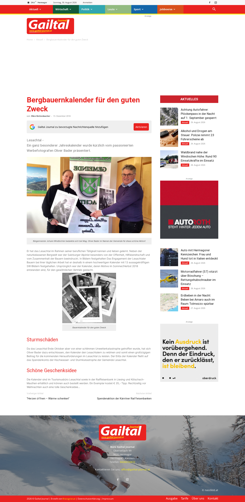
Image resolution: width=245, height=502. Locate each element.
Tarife (184, 498)
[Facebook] (209, 2)
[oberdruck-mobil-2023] (189, 380)
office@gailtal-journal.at (135, 469)
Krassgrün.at (69, 498)
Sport (137, 9)
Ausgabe (172, 498)
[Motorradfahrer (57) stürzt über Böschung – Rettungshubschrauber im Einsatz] (169, 278)
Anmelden (87, 2)
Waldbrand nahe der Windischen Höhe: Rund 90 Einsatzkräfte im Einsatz (199, 156)
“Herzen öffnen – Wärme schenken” (48, 398)
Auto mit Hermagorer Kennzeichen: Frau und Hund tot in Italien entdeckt (199, 254)
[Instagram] (215, 2)
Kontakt (213, 498)
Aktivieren (141, 126)
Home (30, 39)
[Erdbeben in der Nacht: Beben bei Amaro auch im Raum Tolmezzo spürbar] (169, 302)
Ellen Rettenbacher (40, 116)
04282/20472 (127, 462)
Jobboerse (166, 9)
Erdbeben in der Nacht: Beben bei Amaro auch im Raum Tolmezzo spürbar (198, 299)
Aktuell (33, 9)
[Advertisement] (148, 26)
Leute (111, 9)
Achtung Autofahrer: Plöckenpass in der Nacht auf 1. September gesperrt (198, 114)
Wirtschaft (61, 9)
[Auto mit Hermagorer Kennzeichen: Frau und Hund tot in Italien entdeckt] (169, 257)
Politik (85, 9)
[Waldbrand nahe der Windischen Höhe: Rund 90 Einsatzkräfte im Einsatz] (169, 159)
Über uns (198, 498)
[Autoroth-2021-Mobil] (189, 237)
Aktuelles (189, 99)
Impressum (108, 498)
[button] (214, 9)
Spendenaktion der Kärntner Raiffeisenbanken (124, 398)
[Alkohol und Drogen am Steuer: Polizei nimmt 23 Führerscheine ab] (169, 138)
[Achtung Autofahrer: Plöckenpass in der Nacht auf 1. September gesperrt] (169, 117)
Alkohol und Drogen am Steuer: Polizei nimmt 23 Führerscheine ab (197, 135)
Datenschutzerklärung (89, 498)
